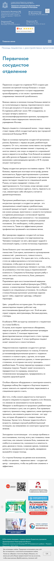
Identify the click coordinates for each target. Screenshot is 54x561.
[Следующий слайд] (51, 506)
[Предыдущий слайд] (2, 506)
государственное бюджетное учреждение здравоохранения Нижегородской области (22, 2)
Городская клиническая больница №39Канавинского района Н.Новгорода (25, 6)
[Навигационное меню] (49, 41)
